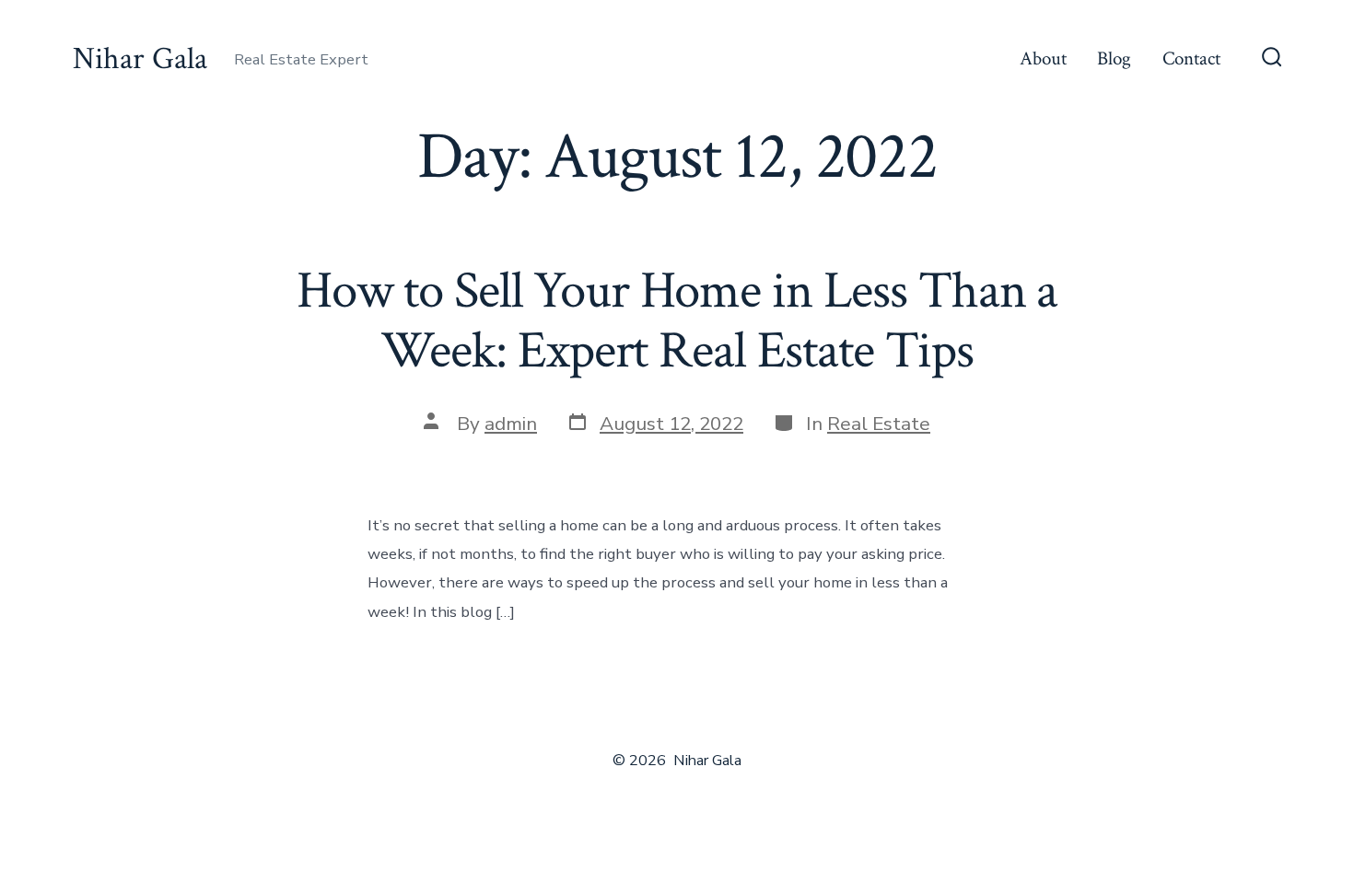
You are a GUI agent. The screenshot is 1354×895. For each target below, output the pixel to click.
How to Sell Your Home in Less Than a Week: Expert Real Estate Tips (677, 321)
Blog (1114, 58)
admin (510, 423)
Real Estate (878, 423)
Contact (1191, 58)
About (1043, 58)
